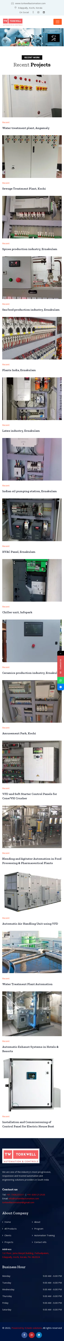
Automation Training (44, 1235)
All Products (10, 1228)
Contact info (40, 1242)
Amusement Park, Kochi (19, 733)
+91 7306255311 (16, 1194)
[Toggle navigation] (57, 22)
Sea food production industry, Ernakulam (31, 309)
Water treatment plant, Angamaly (26, 128)
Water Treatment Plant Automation (27, 984)
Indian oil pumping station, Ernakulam (29, 491)
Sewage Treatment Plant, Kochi (24, 188)
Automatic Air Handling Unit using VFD (30, 923)
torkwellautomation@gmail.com (18, 1202)
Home (7, 1221)
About (37, 1221)
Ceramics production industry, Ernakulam (31, 673)
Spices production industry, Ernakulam (29, 249)
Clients (7, 1235)
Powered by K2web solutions (26, 1327)
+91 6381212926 (36, 1194)
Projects (8, 1242)
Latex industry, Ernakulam (21, 430)
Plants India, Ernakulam (19, 370)
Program (38, 1228)
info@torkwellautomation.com (24, 1198)
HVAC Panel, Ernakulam (18, 552)
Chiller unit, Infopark (17, 612)
